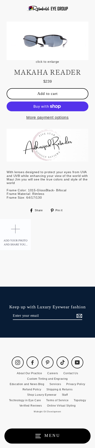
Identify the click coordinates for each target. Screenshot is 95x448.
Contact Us (70, 373)
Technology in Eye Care (25, 400)
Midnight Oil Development (47, 412)
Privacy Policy (75, 384)
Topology (80, 400)
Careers (52, 373)
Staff (65, 394)
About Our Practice (29, 373)
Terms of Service (57, 400)
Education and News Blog (27, 384)
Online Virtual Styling (61, 405)
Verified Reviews (30, 405)
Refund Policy (32, 389)
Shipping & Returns (59, 389)
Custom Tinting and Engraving (47, 378)
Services (55, 384)
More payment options (47, 117)
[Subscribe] (78, 316)
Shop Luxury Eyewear (42, 394)
